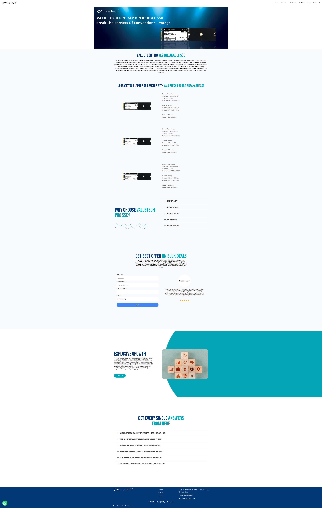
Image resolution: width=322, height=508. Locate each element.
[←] (9, 3)
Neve (114, 506)
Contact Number (121, 288)
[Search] (319, 3)
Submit (138, 305)
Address (181, 489)
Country (119, 295)
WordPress (128, 506)
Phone (181, 495)
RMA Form (302, 3)
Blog (309, 3)
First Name (120, 274)
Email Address (121, 281)
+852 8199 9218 (188, 495)
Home (277, 3)
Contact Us (293, 3)
